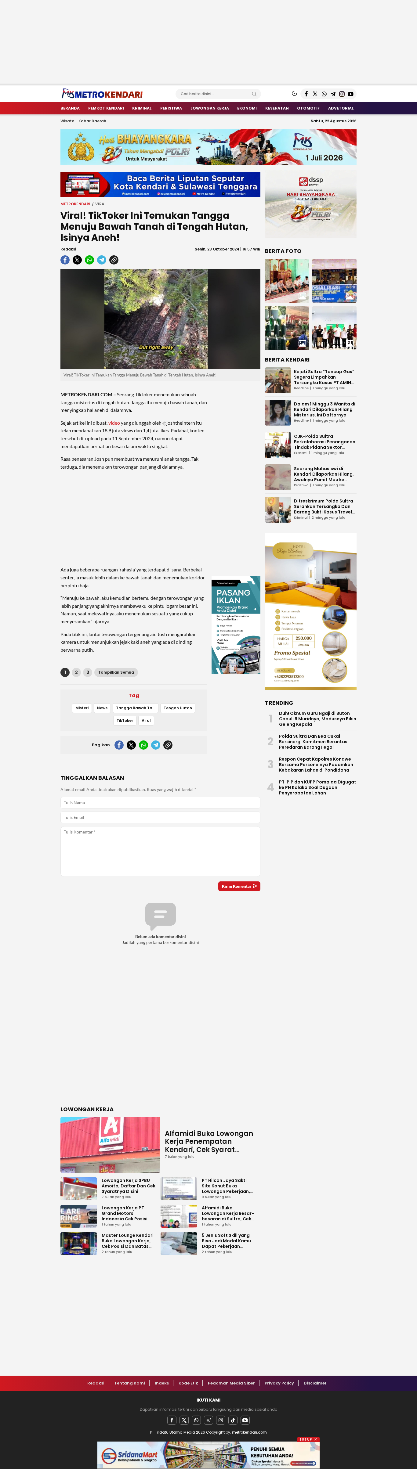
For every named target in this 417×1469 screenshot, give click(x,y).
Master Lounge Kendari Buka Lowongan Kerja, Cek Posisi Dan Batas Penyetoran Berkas (128, 1243)
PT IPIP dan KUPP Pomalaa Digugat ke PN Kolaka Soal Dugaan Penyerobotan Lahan (317, 787)
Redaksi (68, 249)
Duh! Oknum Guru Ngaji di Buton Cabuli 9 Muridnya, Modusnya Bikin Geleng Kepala (317, 718)
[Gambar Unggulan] (160, 319)
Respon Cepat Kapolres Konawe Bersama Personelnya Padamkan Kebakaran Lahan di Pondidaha (316, 764)
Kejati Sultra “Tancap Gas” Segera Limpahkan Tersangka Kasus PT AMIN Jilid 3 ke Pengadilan (324, 380)
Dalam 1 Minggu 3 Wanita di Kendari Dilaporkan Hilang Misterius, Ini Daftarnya (324, 409)
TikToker (125, 720)
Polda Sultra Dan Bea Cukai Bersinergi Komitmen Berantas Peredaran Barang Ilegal (313, 741)
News (102, 708)
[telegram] (101, 260)
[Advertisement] (183, 42)
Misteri (82, 708)
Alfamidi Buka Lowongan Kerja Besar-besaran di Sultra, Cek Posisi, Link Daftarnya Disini (228, 1219)
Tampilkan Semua (116, 672)
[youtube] (245, 1420)
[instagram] (220, 1420)
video (114, 423)
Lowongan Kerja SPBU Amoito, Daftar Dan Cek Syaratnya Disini (128, 1185)
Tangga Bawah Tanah (137, 708)
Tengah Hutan (178, 708)
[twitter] (77, 260)
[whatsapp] (89, 260)
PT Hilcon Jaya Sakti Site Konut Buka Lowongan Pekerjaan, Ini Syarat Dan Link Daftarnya (226, 1191)
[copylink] (113, 260)
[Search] (254, 94)
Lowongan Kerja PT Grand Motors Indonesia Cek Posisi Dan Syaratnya (124, 1216)
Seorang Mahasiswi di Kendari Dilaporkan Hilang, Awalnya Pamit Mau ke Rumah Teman (324, 477)
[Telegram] (208, 1420)
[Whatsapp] (196, 1420)
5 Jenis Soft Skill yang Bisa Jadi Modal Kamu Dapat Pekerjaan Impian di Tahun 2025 (226, 1243)
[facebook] (65, 260)
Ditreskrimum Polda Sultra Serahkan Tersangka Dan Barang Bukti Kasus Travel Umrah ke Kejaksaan (323, 509)
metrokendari (75, 204)
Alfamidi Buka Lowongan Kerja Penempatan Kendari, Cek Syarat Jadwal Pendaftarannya (209, 1145)
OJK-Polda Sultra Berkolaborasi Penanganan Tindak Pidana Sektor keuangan (324, 444)
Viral (100, 204)
